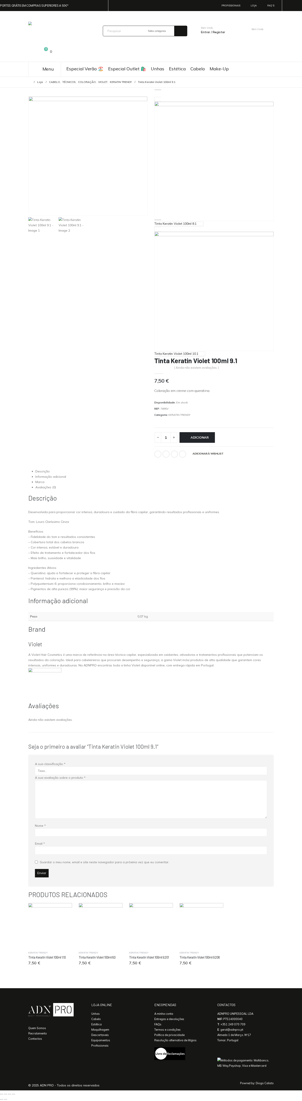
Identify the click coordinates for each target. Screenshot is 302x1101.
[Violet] (44, 684)
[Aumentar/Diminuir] (1, 1094)
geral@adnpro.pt (231, 1029)
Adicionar (200, 437)
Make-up (219, 69)
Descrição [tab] (42, 471)
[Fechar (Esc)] (13, 1094)
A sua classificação (50, 764)
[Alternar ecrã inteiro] (5, 1094)
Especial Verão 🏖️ (84, 69)
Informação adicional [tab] (50, 477)
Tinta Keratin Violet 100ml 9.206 (200, 957)
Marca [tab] (39, 482)
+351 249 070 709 (233, 1024)
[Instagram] (299, 5)
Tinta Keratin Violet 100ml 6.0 (97, 957)
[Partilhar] (9, 1094)
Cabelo (197, 69)
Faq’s (270, 5)
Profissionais (231, 5)
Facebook (157, 454)
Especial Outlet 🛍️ (127, 69)
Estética (177, 69)
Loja (254, 5)
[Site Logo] (58, 31)
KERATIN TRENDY (179, 414)
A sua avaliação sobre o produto (60, 778)
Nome (40, 826)
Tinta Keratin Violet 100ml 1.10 (47, 957)
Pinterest (174, 454)
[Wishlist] (32, 52)
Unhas (157, 69)
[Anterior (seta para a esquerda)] (1, 1099)
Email (182, 454)
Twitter (166, 454)
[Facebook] (291, 5)
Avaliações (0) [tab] (45, 487)
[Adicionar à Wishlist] (70, 952)
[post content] (50, 925)
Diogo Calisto (265, 1083)
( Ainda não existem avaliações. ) (196, 367)
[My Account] (234, 29)
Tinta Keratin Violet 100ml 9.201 (149, 957)
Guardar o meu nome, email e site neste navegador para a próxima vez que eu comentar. (104, 862)
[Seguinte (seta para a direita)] (5, 1099)
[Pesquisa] (180, 31)
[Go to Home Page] (29, 82)
